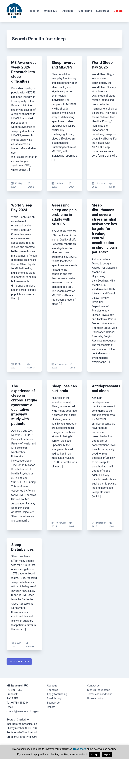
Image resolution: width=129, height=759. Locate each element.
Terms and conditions (99, 694)
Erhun (71, 186)
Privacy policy (95, 698)
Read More (79, 748)
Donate (118, 10)
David (72, 367)
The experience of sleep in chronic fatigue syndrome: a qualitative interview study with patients (24, 405)
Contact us (93, 685)
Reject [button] (107, 754)
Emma (31, 186)
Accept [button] (94, 754)
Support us (103, 10)
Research (33, 10)
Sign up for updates (98, 690)
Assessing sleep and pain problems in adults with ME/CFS (64, 214)
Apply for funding (57, 694)
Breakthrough (54, 698)
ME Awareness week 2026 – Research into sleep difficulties (23, 71)
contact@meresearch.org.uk (23, 711)
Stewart (31, 367)
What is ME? (51, 10)
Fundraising (84, 10)
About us (67, 10)
